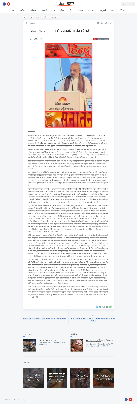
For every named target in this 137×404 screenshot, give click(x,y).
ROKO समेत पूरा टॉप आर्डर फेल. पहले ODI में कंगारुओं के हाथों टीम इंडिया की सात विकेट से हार (93, 319)
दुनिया (62, 10)
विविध (122, 10)
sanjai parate (103, 39)
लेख (112, 10)
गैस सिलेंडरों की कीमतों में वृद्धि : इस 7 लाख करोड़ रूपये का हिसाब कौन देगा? (99, 341)
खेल (71, 10)
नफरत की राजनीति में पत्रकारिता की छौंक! (58, 31)
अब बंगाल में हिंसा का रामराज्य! (47, 340)
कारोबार (22, 10)
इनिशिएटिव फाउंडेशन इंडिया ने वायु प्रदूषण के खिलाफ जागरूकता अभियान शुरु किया (44, 318)
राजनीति (44, 10)
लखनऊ (80, 10)
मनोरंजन (33, 10)
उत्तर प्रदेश (91, 10)
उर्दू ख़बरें (103, 10)
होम (13, 10)
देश (54, 10)
